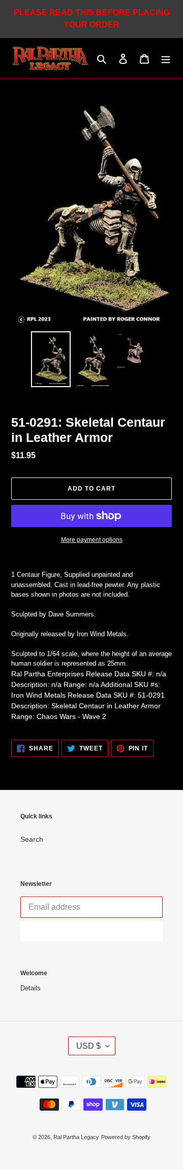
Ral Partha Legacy (76, 1137)
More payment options (92, 539)
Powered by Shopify (125, 1137)
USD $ (88, 1046)
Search (31, 839)
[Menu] (165, 58)
